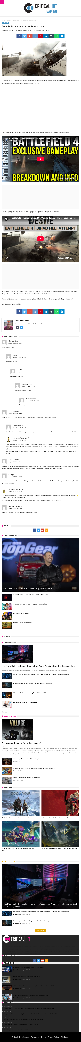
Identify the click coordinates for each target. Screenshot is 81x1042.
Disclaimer (65, 1037)
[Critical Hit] (40, 2)
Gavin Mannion (7, 30)
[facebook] (19, 36)
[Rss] (46, 530)
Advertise (35, 1037)
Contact (25, 1037)
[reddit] (35, 36)
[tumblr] (51, 36)
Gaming (9, 20)
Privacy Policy (53, 1037)
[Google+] (42, 530)
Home (3, 20)
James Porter (7, 907)
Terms (43, 1037)
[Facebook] (34, 530)
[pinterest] (40, 36)
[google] (29, 36)
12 (48, 30)
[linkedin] (46, 36)
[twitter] (24, 36)
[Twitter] (38, 530)
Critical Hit (16, 1037)
